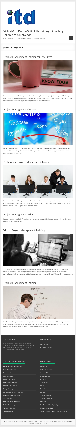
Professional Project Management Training (27, 162)
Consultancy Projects (10, 370)
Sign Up (42, 392)
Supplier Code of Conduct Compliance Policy (54, 411)
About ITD (43, 366)
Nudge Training (8, 389)
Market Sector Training (10, 385)
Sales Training (7, 398)
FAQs (42, 385)
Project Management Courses (20, 109)
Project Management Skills (18, 214)
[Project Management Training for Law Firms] (38, 61)
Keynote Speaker (8, 376)
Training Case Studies (46, 398)
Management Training (10, 382)
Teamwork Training (9, 408)
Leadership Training (9, 379)
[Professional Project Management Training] (38, 166)
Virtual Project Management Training (24, 230)
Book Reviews (44, 389)
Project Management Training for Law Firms (27, 56)
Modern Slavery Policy (47, 408)
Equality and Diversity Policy (49, 405)
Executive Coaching (9, 373)
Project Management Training (19, 282)
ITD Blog (43, 379)
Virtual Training (8, 411)
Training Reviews (45, 395)
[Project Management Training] (38, 287)
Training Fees (44, 382)
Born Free (43, 401)
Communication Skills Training (12, 366)
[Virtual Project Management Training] (38, 234)
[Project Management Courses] (38, 114)
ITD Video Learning (46, 347)
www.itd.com (44, 344)
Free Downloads (45, 376)
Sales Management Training (11, 401)
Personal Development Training (13, 392)
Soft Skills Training (9, 405)
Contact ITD (44, 373)
